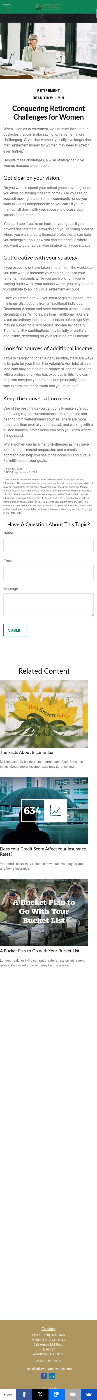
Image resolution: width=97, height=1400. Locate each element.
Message (10, 588)
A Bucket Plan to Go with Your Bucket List (39, 951)
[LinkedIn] (52, 1376)
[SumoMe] (89, 1394)
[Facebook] (44, 1376)
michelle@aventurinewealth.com (48, 1368)
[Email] (73, 1394)
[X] (40, 1394)
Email (8, 560)
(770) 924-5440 (53, 1335)
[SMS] (56, 1394)
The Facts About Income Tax (26, 753)
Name (8, 533)
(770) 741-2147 (54, 1339)
